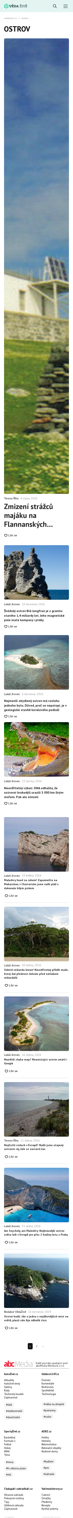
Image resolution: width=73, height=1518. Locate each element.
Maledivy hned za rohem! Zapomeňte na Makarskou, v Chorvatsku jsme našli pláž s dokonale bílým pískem (31, 884)
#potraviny (50, 1410)
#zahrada (49, 1474)
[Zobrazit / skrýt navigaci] (65, 6)
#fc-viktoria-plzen (16, 1468)
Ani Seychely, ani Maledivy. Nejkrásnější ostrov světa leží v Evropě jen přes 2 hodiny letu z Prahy (36, 1233)
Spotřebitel (48, 1390)
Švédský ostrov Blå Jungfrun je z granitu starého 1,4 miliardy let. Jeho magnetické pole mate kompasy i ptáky (34, 615)
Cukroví (46, 1495)
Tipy (6, 1502)
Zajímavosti (10, 1397)
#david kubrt (13, 1417)
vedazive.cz (10, 18)
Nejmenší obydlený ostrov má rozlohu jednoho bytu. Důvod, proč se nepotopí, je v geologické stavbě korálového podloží (35, 705)
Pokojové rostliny (14, 1498)
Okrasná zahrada (13, 1495)
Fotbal (7, 1444)
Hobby (45, 1437)
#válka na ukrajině (54, 1404)
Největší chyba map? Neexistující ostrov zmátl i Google (35, 1061)
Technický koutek (14, 1394)
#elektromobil (14, 1411)
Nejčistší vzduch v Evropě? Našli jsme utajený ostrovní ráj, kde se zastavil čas (33, 1147)
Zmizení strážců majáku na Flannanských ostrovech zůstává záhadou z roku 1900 (32, 515)
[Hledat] (55, 6)
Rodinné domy (50, 1451)
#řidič (9, 1404)
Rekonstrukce (49, 1444)
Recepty (46, 1505)
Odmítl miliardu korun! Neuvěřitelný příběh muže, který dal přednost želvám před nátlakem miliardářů (36, 973)
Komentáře (48, 1383)
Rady (7, 1390)
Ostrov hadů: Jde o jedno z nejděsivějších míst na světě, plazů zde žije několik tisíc (36, 1318)
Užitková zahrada (14, 1505)
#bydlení (48, 1461)
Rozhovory (48, 1387)
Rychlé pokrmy (50, 1509)
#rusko (47, 1416)
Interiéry (46, 1441)
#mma (9, 1462)
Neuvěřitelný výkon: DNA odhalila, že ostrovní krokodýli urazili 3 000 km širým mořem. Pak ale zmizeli (33, 792)
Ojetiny (8, 1387)
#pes (46, 1468)
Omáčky (46, 1498)
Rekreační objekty (51, 1448)
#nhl (8, 1474)
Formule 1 (10, 1441)
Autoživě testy (12, 1383)
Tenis (7, 1455)
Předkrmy (47, 1502)
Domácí (46, 1380)
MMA (7, 1451)
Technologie (49, 1394)
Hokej (7, 1448)
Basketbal (9, 1437)
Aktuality (9, 1380)
